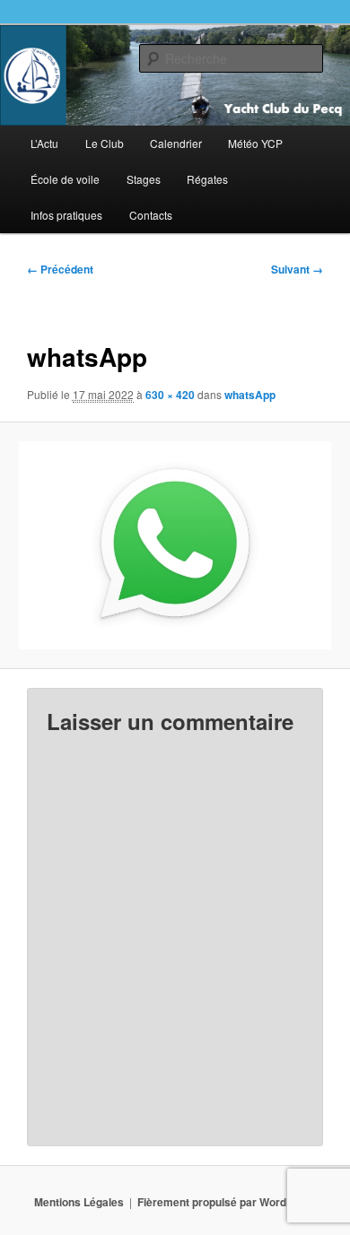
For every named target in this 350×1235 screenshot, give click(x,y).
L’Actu (44, 143)
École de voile (65, 179)
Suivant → (297, 269)
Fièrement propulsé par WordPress (227, 1202)
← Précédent (60, 269)
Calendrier (176, 143)
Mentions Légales (79, 1202)
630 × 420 (170, 395)
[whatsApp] (174, 545)
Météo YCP (255, 143)
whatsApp (250, 395)
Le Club (104, 143)
